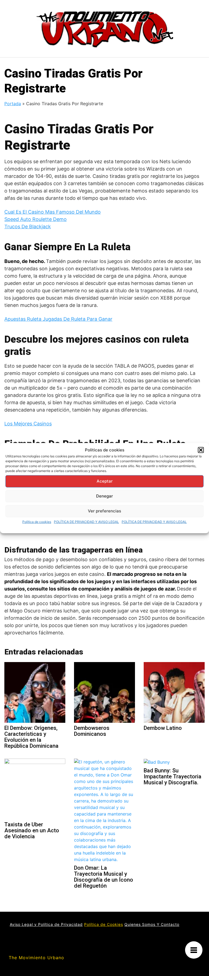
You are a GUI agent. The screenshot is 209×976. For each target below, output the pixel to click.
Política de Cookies (103, 924)
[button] (201, 450)
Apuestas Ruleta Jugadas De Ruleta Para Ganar (58, 319)
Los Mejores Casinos (28, 423)
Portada (12, 103)
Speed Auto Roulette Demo (35, 219)
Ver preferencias (104, 510)
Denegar (104, 496)
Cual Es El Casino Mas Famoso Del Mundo (52, 212)
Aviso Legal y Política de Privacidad (46, 924)
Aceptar (105, 481)
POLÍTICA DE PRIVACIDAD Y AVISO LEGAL (86, 521)
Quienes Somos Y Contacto (151, 924)
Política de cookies (36, 521)
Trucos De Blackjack (27, 226)
